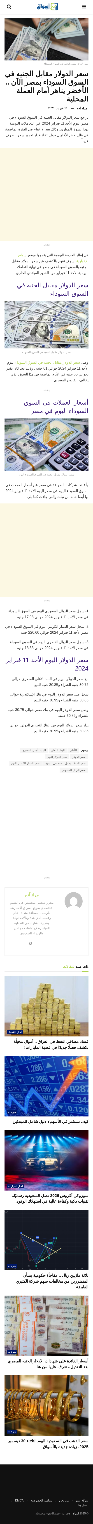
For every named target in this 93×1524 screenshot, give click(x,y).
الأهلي (73, 750)
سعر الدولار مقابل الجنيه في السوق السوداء (47, 362)
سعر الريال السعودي (74, 770)
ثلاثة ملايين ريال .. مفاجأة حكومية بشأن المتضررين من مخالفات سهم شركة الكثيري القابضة (52, 1281)
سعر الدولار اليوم (57, 756)
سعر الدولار (79, 756)
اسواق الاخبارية (70, 1513)
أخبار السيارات (15, 1186)
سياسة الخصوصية (41, 1500)
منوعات (12, 1112)
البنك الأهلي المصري (34, 750)
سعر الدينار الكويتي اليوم (25, 763)
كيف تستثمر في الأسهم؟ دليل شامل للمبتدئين (50, 1121)
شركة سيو (82, 1500)
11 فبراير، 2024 (57, 108)
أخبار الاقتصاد (15, 1032)
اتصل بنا (83, 1505)
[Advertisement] (46, 194)
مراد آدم (82, 108)
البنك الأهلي (58, 750)
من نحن (64, 1500)
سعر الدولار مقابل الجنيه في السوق (65, 763)
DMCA (19, 1500)
